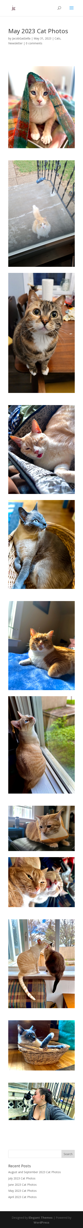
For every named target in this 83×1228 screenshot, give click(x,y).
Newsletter (15, 43)
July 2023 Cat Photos (21, 1178)
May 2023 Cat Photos (22, 1191)
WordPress (41, 1222)
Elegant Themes (41, 1217)
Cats (57, 38)
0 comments (34, 43)
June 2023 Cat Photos (22, 1184)
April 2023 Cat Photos (22, 1197)
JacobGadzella (21, 38)
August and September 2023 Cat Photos (34, 1172)
